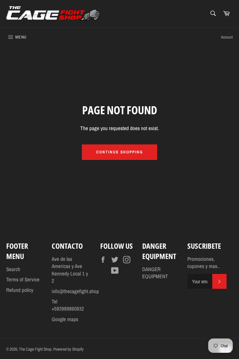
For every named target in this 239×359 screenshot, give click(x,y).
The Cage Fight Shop (35, 349)
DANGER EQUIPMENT (155, 273)
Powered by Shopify (68, 349)
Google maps (65, 319)
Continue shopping (119, 152)
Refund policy (19, 289)
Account (227, 37)
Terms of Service (23, 279)
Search (13, 269)
